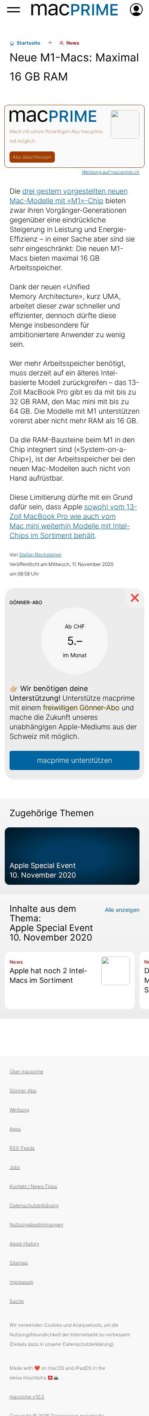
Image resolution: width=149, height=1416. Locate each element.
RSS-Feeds (22, 1148)
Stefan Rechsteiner (40, 555)
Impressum (21, 1282)
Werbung (19, 1110)
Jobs (15, 1167)
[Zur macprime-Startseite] (74, 9)
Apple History (24, 1244)
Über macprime (26, 1071)
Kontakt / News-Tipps (33, 1186)
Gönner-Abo (23, 1091)
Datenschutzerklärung (34, 1205)
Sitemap (19, 1263)
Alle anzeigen (122, 909)
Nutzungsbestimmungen (36, 1224)
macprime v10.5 (27, 1397)
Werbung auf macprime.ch (110, 172)
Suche (17, 1301)
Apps (15, 1129)
